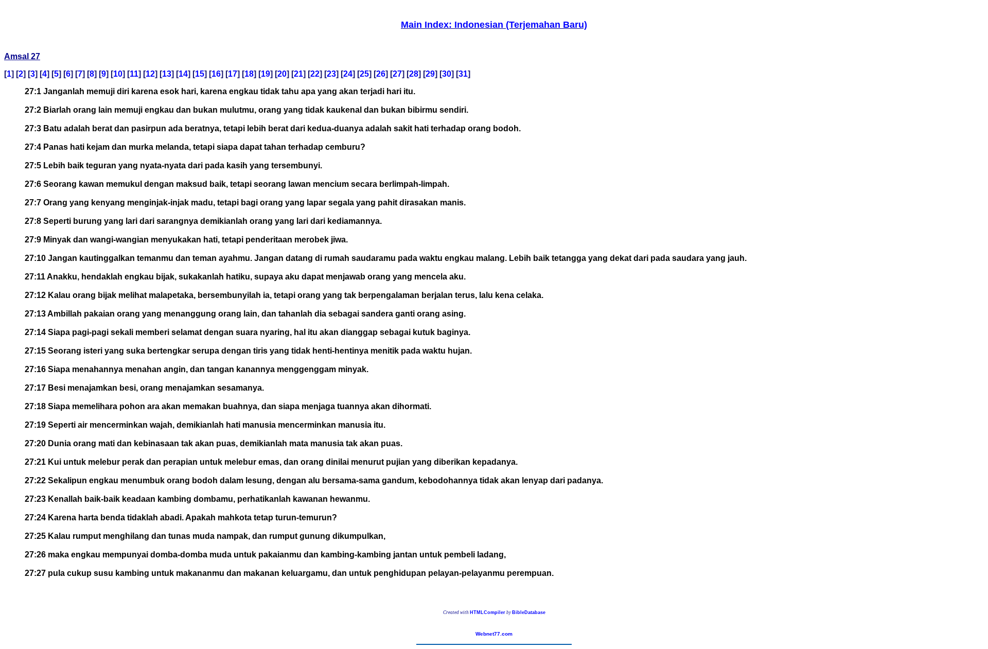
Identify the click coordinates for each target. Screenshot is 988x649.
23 (331, 73)
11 (134, 73)
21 (298, 73)
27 (397, 73)
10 (117, 73)
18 (249, 73)
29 (430, 73)
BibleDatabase (528, 612)
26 (380, 73)
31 (463, 73)
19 (265, 73)
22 (315, 73)
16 (216, 73)
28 (413, 73)
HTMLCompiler (487, 612)
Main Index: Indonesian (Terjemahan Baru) (494, 25)
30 (446, 73)
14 (183, 73)
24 (347, 73)
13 (166, 73)
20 (282, 73)
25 (364, 73)
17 (232, 73)
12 (150, 73)
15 (199, 73)
